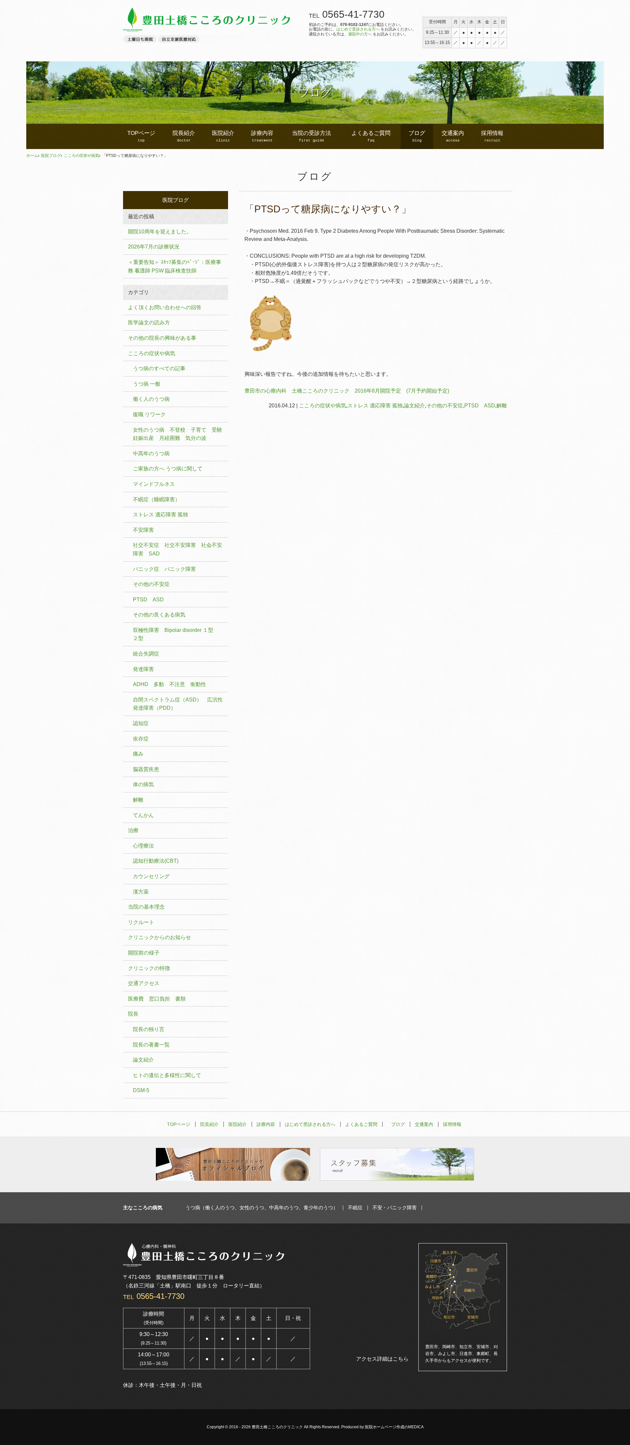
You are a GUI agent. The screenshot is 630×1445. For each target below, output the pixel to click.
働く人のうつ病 (151, 399)
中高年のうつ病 (151, 453)
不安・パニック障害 (394, 1207)
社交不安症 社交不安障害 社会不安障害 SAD (177, 549)
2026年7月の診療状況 (153, 246)
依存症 (141, 739)
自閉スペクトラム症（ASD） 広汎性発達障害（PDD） (178, 704)
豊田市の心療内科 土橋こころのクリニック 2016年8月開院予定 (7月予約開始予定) (346, 391)
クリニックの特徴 (149, 968)
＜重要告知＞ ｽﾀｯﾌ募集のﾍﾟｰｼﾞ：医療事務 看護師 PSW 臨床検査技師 (174, 266)
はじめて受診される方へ (358, 29)
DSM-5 (141, 1090)
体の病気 (143, 784)
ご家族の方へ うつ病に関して (167, 468)
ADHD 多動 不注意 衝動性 (169, 684)
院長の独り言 (148, 1029)
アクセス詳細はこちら (382, 1359)
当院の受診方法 (311, 136)
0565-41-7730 (353, 14)
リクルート (141, 922)
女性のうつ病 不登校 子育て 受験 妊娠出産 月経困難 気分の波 (180, 434)
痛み (138, 754)
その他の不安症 (444, 405)
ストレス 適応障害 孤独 (375, 405)
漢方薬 (141, 892)
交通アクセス (143, 983)
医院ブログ (51, 155)
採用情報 (492, 136)
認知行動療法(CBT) (155, 861)
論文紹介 (414, 405)
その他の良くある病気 (159, 614)
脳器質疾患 (146, 769)
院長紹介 (184, 136)
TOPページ (141, 136)
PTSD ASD (479, 405)
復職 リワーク (149, 414)
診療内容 (262, 136)
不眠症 (355, 1207)
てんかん (143, 815)
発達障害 (143, 669)
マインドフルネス (154, 484)
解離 (501, 405)
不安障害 (143, 530)
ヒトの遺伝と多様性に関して (167, 1075)
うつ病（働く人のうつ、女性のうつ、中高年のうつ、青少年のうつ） (261, 1207)
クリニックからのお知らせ (159, 937)
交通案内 (453, 136)
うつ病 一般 (146, 384)
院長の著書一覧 (151, 1044)
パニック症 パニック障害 (164, 569)
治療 (133, 830)
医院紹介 (223, 136)
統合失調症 (146, 654)
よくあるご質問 (370, 136)
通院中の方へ (360, 34)
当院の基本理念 (146, 907)
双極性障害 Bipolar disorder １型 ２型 (176, 634)
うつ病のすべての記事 (159, 368)
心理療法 (143, 846)
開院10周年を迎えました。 (160, 231)
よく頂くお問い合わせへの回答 (164, 307)
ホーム (32, 155)
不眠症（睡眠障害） (156, 499)
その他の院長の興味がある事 (162, 338)
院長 (133, 1014)
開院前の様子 (143, 953)
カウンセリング (151, 876)
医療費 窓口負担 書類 (157, 999)
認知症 (141, 723)
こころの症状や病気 (81, 155)
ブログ (417, 136)
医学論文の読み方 (149, 322)
